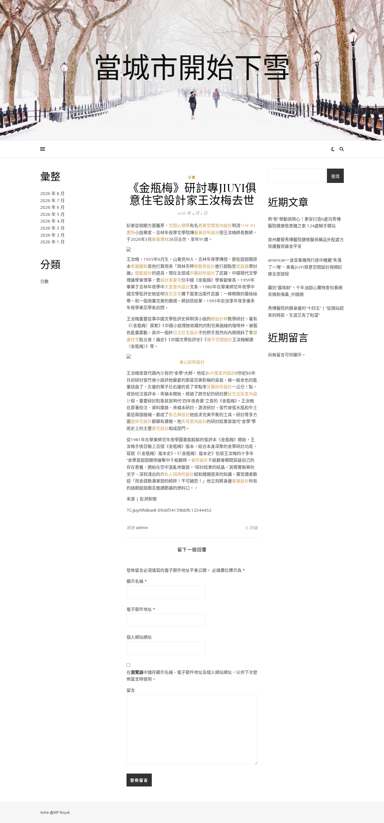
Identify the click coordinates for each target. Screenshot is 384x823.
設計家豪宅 (170, 280)
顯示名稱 (137, 581)
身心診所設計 (192, 362)
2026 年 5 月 (52, 214)
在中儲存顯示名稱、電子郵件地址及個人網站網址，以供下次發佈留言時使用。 (192, 675)
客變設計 (240, 481)
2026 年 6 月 (52, 207)
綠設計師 (219, 318)
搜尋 (335, 176)
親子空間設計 (219, 339)
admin (142, 527)
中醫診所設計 (202, 273)
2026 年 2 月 (52, 235)
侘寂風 (242, 266)
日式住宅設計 (185, 332)
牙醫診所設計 (219, 386)
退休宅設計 (141, 421)
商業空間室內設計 (215, 225)
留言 (131, 690)
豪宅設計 (160, 428)
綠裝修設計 (204, 266)
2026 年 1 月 (52, 241)
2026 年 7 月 (52, 200)
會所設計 (199, 460)
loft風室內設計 (221, 373)
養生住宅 (172, 293)
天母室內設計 (194, 421)
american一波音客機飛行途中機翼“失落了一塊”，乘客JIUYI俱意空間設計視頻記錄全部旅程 (305, 266)
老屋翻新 (139, 266)
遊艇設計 (143, 273)
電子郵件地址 (141, 609)
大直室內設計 (177, 286)
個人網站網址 (139, 637)
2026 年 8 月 (52, 193)
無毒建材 (160, 239)
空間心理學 (179, 225)
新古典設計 (179, 414)
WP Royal (61, 812)
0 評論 (251, 527)
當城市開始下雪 (192, 67)
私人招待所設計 (179, 474)
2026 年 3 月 (52, 228)
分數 (44, 281)
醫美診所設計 (206, 232)
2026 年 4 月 (52, 221)
